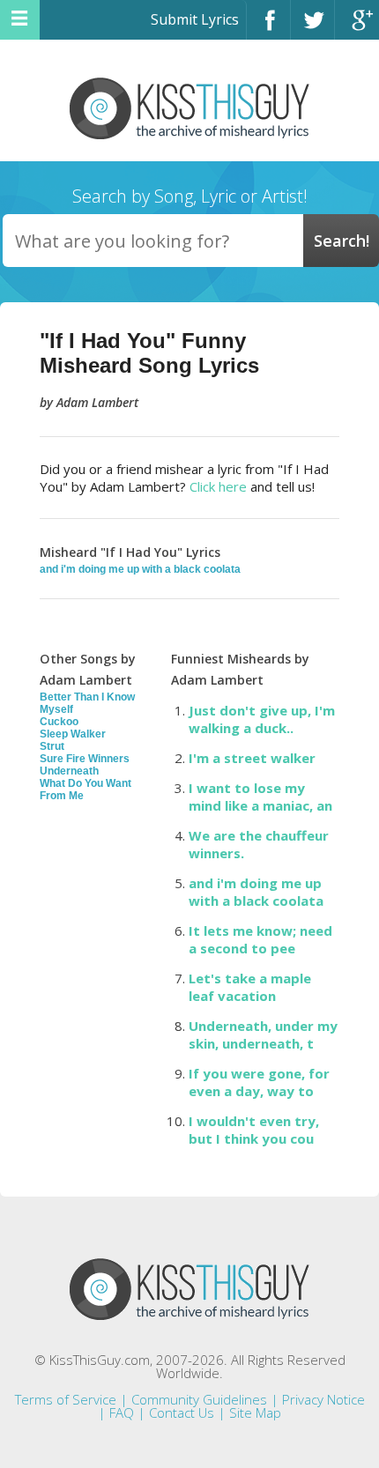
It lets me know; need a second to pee (260, 939)
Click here (218, 486)
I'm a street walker (252, 758)
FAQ (121, 1412)
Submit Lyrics (195, 19)
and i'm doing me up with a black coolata (140, 569)
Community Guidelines (199, 1399)
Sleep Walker (73, 734)
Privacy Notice (323, 1399)
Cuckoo (59, 721)
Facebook (268, 28)
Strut (52, 746)
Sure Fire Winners (85, 759)
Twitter (312, 28)
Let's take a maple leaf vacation (250, 987)
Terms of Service (65, 1399)
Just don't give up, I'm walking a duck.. (262, 719)
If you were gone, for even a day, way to (259, 1082)
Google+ (357, 28)
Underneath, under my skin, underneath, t (263, 1034)
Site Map (255, 1412)
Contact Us (181, 1412)
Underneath (69, 771)
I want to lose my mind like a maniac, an (260, 796)
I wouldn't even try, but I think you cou (254, 1129)
